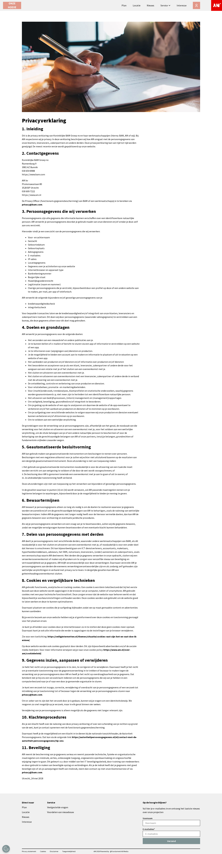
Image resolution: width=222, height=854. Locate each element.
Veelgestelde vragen (57, 807)
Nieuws (150, 5)
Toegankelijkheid (69, 851)
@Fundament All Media (119, 851)
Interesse (182, 5)
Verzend (171, 841)
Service (164, 5)
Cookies (43, 851)
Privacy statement (29, 851)
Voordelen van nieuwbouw (60, 812)
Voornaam (148, 818)
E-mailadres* (149, 829)
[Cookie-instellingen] (6, 848)
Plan (124, 5)
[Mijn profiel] (196, 5)
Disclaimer (54, 851)
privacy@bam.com (32, 204)
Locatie (136, 5)
